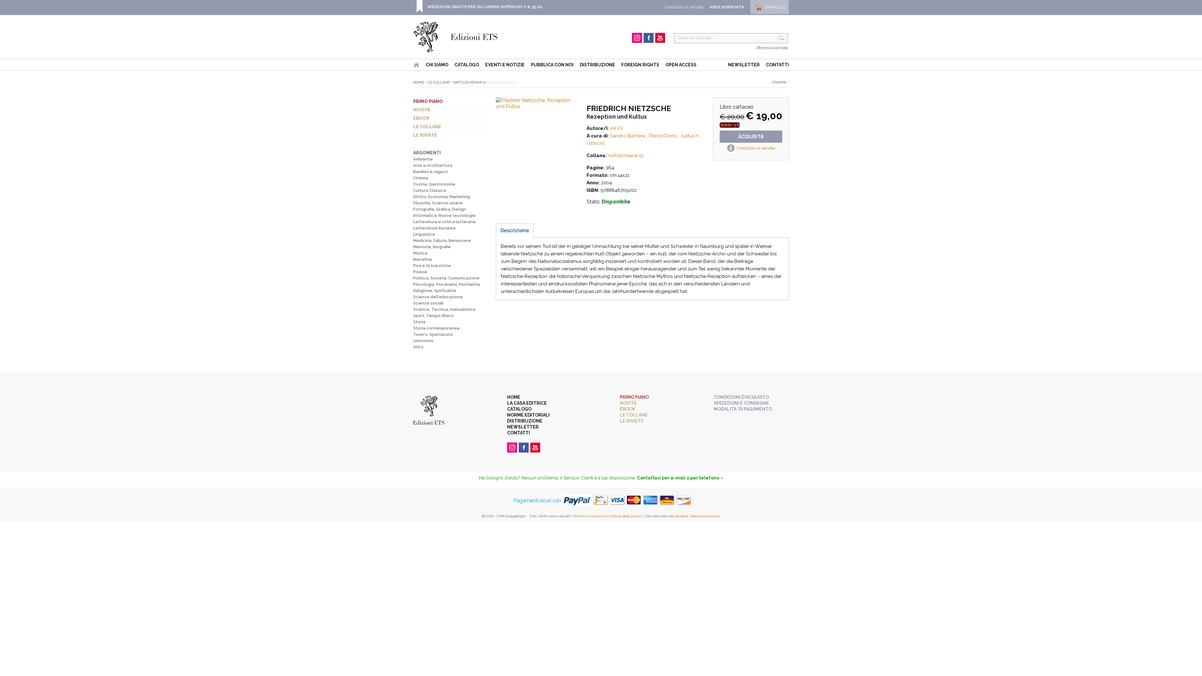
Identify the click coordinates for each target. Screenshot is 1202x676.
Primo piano (428, 101)
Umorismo (423, 340)
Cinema (420, 178)
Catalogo (467, 64)
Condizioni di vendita (684, 7)
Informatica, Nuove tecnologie (444, 215)
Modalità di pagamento (743, 409)
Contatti (777, 64)
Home (418, 82)
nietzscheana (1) (469, 82)
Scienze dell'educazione (438, 296)
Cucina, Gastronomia (434, 184)
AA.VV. (617, 128)
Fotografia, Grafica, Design (439, 209)
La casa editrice (527, 403)
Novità (421, 109)
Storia (419, 322)
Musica (420, 253)
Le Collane (439, 82)
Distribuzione (597, 64)
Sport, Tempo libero (433, 315)
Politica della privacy (626, 516)
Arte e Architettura (432, 165)
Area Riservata (727, 7)
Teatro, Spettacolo (433, 334)
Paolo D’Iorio (663, 136)
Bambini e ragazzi (430, 171)
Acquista (751, 137)
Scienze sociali (428, 303)
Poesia (420, 271)
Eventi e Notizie (505, 64)
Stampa (779, 82)
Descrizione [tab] (515, 230)
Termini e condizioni (589, 516)
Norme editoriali (528, 414)
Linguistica (424, 234)
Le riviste (425, 135)
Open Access (680, 64)
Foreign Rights (640, 64)
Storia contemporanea (436, 328)
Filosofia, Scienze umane (438, 203)
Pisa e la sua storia (432, 265)
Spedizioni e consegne (741, 403)
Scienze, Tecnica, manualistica (444, 309)
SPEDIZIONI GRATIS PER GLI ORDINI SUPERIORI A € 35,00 (484, 6)
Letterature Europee (434, 228)
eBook (421, 118)
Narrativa (422, 259)
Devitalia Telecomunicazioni (697, 516)
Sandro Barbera (627, 136)
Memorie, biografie (432, 246)
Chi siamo (437, 64)
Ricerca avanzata (772, 47)
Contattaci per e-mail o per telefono (678, 477)
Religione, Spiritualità (434, 290)
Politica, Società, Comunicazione (446, 278)
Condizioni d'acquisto (741, 397)
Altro (418, 347)
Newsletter (744, 64)
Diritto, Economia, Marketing (441, 196)
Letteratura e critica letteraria (444, 221)
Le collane (427, 126)
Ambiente (423, 159)
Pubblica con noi (552, 64)
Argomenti (427, 152)
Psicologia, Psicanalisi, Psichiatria (446, 284)
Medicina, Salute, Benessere (442, 240)
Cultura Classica (429, 190)
